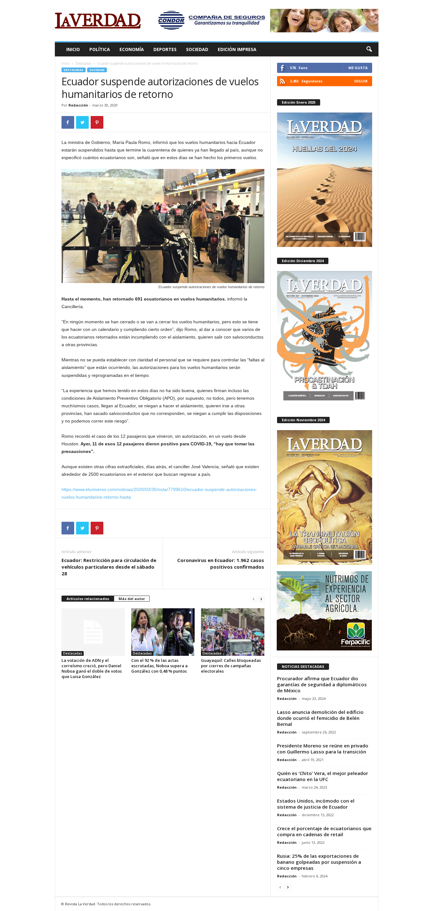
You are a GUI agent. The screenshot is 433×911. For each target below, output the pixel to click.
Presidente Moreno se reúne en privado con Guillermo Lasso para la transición (322, 748)
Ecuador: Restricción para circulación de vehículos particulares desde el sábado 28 (108, 567)
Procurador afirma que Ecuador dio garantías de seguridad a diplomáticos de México (322, 684)
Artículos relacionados (88, 598)
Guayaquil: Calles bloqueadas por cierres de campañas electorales (231, 665)
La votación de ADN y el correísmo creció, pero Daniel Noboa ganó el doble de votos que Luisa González (91, 668)
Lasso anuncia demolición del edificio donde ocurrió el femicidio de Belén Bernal (320, 718)
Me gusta (358, 67)
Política (99, 49)
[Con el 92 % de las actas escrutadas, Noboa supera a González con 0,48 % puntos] (163, 632)
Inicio (73, 49)
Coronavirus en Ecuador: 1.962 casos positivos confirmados (220, 563)
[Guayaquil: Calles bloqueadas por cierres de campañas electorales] (232, 632)
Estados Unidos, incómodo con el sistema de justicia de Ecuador (315, 804)
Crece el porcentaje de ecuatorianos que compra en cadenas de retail (324, 831)
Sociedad (197, 49)
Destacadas (83, 63)
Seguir (361, 81)
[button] (369, 49)
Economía (132, 49)
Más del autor (132, 598)
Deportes (165, 49)
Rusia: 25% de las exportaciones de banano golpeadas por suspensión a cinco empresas (319, 862)
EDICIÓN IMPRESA (237, 49)
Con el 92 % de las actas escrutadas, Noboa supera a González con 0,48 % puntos (159, 665)
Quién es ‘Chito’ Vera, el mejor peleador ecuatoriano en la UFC (322, 776)
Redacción (78, 105)
